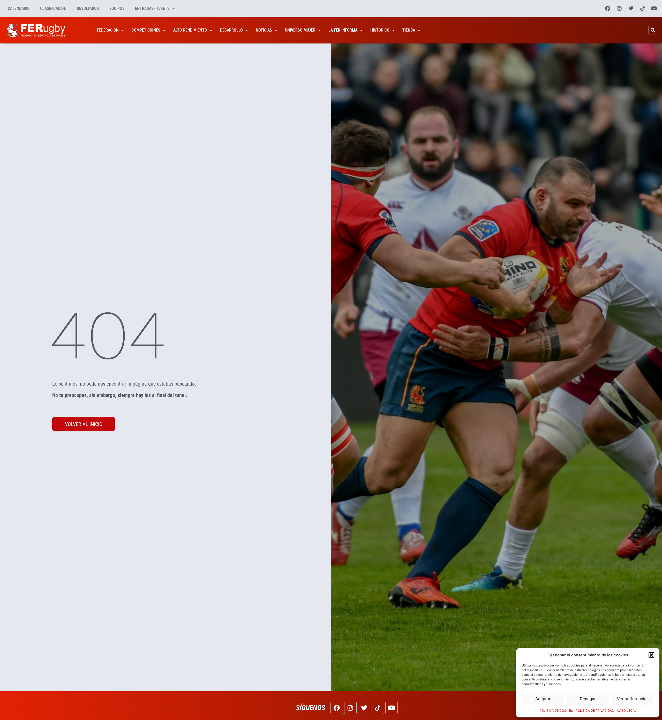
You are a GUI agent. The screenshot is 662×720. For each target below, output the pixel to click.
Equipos (117, 8)
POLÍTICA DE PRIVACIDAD (595, 710)
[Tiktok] (642, 8)
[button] (651, 655)
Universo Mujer (300, 30)
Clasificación (53, 8)
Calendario (19, 8)
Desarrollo (231, 30)
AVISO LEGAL (626, 710)
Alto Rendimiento (190, 30)
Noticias (264, 30)
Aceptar (543, 698)
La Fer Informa (342, 30)
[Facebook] (608, 8)
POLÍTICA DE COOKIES (556, 710)
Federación (108, 30)
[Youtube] (654, 8)
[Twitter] (631, 8)
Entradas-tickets (152, 8)
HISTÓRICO (379, 30)
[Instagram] (619, 8)
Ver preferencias (633, 698)
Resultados (88, 8)
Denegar (588, 698)
